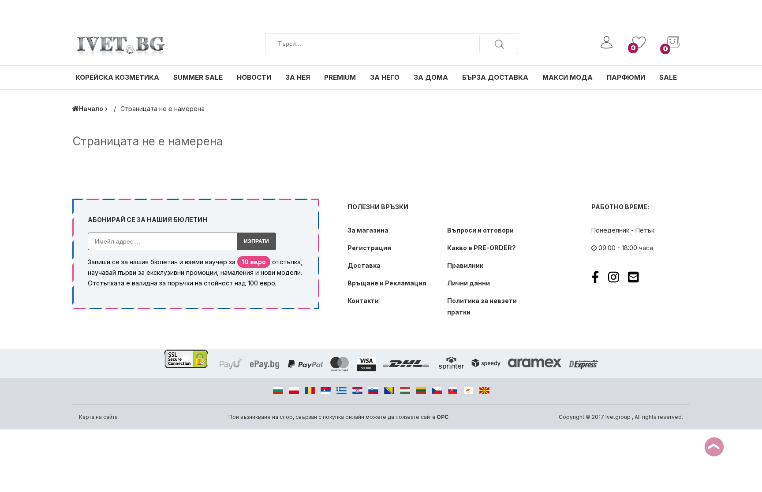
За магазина (367, 230)
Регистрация (369, 248)
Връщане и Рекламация (386, 283)
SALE (668, 77)
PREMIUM (340, 77)
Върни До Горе (714, 447)
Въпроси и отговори (480, 230)
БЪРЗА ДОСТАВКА (495, 77)
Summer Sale (198, 77)
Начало (91, 108)
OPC (442, 417)
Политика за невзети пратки (482, 306)
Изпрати (256, 241)
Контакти (363, 300)
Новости (254, 77)
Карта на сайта (98, 417)
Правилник (465, 265)
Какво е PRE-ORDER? (481, 248)
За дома (431, 77)
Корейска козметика (117, 77)
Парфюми (626, 77)
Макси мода (567, 77)
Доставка (364, 265)
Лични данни (468, 283)
